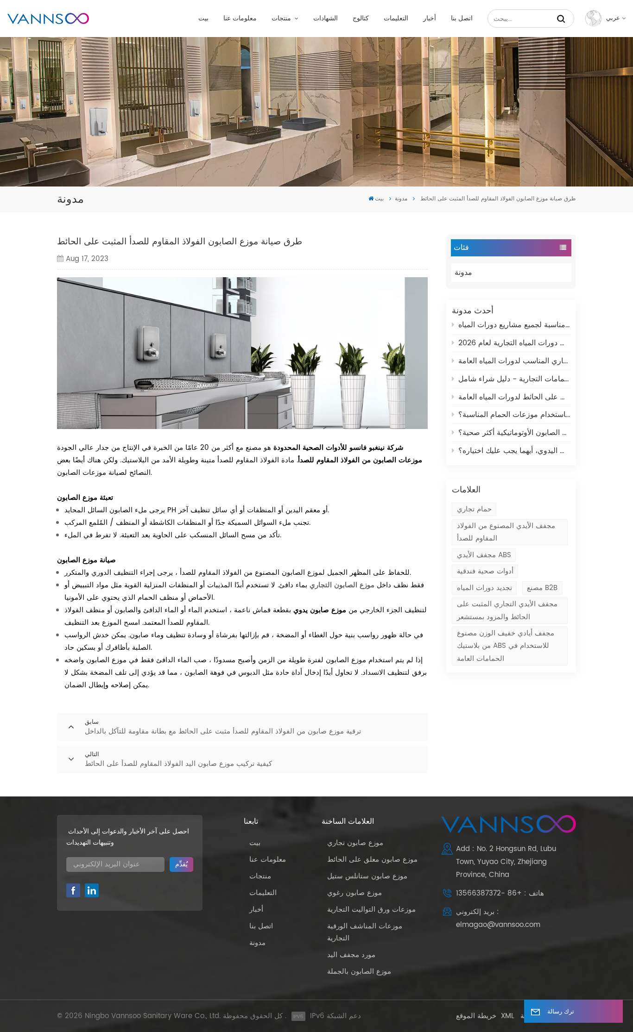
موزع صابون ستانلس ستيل (367, 876)
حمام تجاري (474, 509)
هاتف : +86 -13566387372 (500, 893)
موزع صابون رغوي (354, 893)
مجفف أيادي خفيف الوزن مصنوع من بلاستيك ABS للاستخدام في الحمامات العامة (505, 646)
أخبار (429, 18)
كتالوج (361, 18)
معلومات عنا (240, 18)
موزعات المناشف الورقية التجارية (364, 932)
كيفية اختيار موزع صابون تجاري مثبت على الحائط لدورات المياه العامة (514, 397)
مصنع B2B (542, 588)
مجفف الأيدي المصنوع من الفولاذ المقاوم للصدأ (506, 532)
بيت (203, 18)
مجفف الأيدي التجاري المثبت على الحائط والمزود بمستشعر (507, 610)
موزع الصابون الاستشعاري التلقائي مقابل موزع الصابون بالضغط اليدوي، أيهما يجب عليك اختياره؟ (514, 451)
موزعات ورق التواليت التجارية (371, 909)
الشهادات (325, 18)
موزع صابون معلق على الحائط (372, 859)
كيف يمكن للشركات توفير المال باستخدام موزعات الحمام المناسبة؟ (514, 415)
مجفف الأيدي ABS (484, 555)
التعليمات (396, 18)
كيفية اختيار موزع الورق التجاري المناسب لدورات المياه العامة (514, 361)
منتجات (282, 18)
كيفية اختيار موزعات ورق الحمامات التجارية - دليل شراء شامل (514, 379)
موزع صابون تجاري (355, 843)
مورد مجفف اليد (351, 955)
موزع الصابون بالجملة (359, 971)
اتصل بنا (462, 18)
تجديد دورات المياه (484, 588)
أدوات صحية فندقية (485, 571)
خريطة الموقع (476, 1016)
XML (507, 1016)
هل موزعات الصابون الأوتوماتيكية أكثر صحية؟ (514, 433)
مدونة (401, 198)
